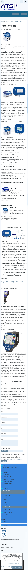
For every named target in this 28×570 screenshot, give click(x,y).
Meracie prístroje (7, 490)
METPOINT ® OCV (6, 509)
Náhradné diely (7, 517)
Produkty (5, 525)
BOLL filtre (5, 514)
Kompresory (6, 465)
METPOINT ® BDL (6, 506)
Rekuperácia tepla (7, 474)
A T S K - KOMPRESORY (9, 9)
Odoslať (4, 461)
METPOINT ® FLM (6, 500)
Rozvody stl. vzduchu (8, 483)
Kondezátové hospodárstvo (10, 470)
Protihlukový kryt (7, 476)
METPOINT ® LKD (6, 495)
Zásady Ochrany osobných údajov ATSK (15, 459)
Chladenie (5, 488)
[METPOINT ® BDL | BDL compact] (7, 36)
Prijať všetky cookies (16, 567)
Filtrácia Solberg (7, 512)
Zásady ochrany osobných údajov (15, 563)
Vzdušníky (5, 472)
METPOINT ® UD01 (7, 497)
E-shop (4, 521)
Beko (3, 493)
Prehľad (3, 519)
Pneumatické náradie (8, 479)
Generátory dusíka (7, 486)
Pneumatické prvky (7, 481)
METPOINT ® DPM (7, 502)
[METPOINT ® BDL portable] (6, 297)
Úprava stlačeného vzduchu (10, 467)
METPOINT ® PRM (6, 504)
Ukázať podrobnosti (5, 566)
